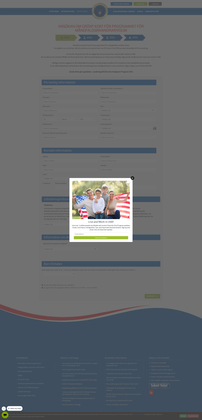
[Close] (132, 178)
